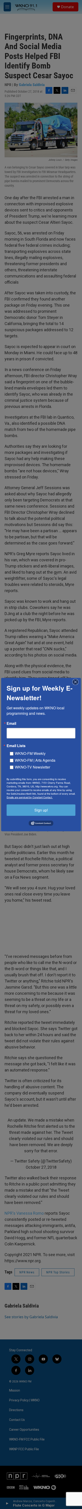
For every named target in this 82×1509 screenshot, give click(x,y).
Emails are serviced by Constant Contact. (30, 797)
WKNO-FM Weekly (30, 753)
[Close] (76, 682)
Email (11, 723)
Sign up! (41, 809)
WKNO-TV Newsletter (32, 766)
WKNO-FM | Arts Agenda (35, 760)
